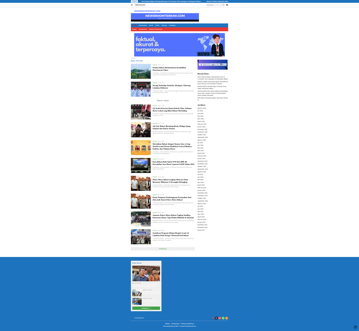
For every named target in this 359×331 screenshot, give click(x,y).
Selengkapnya (163, 248)
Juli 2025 (200, 142)
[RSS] (226, 318)
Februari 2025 (202, 156)
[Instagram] (219, 318)
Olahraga (164, 25)
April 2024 (201, 182)
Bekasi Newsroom (140, 5)
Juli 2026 (200, 111)
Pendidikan (172, 25)
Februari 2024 (202, 188)
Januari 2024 (201, 190)
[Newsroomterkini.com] (147, 11)
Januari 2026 (201, 127)
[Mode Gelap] (227, 5)
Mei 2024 (200, 180)
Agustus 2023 (202, 203)
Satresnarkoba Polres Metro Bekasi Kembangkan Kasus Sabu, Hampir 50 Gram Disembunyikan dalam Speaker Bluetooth (213, 93)
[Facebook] (212, 318)
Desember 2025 (202, 129)
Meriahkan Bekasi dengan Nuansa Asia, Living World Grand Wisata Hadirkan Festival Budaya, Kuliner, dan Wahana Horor (172, 146)
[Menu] (132, 5)
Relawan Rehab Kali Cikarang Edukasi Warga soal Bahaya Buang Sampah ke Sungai (151, 301)
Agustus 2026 (202, 108)
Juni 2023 (200, 209)
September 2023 (203, 201)
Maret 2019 (201, 230)
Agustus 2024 (202, 172)
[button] (223, 4)
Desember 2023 (202, 193)
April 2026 (201, 119)
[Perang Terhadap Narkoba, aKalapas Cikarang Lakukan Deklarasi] (141, 89)
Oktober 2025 (202, 135)
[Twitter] (216, 318)
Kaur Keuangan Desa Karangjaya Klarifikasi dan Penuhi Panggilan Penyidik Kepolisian (145, 285)
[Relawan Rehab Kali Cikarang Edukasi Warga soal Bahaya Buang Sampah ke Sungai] (137, 301)
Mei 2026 (200, 116)
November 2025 (202, 132)
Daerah (151, 25)
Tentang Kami (143, 29)
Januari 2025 (201, 158)
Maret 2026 (201, 121)
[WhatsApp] (223, 318)
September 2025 (203, 137)
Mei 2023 (200, 211)
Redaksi (134, 29)
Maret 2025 (201, 153)
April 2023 (201, 214)
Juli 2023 (200, 206)
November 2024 (202, 164)
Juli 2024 (200, 174)
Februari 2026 (202, 124)
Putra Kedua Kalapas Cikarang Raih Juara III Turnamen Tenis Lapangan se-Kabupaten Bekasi (149, 1)
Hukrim (134, 25)
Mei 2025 (200, 148)
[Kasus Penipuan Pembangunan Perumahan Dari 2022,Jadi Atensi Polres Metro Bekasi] (141, 201)
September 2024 (203, 169)
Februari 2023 (202, 219)
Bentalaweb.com (191, 326)
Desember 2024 (202, 161)
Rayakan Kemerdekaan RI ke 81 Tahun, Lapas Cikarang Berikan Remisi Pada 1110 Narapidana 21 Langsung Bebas (151, 292)
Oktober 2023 (202, 198)
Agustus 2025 (202, 140)
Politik (157, 25)
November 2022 (202, 227)
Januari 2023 (201, 222)
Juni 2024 (200, 177)
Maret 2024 (201, 185)
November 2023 (202, 195)
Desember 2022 (202, 225)
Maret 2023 (201, 217)
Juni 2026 (200, 113)
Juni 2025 (200, 145)
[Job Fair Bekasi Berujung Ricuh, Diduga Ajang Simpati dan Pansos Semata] (141, 129)
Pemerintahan (143, 25)
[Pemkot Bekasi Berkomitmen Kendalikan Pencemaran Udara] (141, 71)
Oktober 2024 (202, 166)
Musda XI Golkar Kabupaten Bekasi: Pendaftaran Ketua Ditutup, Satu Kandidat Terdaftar (213, 1)
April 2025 (201, 150)
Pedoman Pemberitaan (155, 29)
